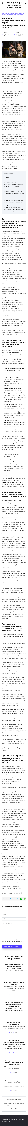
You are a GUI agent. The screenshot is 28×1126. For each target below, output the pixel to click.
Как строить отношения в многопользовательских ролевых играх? (14, 1062)
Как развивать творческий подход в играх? (14, 1082)
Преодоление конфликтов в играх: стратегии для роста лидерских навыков (14, 203)
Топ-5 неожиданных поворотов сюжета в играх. (14, 1100)
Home (3, 13)
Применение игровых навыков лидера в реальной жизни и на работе (13, 210)
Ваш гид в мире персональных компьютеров (14, 5)
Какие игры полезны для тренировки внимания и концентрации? (14, 1004)
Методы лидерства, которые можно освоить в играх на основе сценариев (13, 189)
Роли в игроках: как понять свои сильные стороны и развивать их (14, 196)
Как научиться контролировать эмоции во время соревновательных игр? (14, 1042)
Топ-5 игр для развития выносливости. (14, 1023)
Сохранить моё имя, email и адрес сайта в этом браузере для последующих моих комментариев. (14, 941)
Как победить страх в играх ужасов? (14, 983)
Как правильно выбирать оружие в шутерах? (14, 965)
